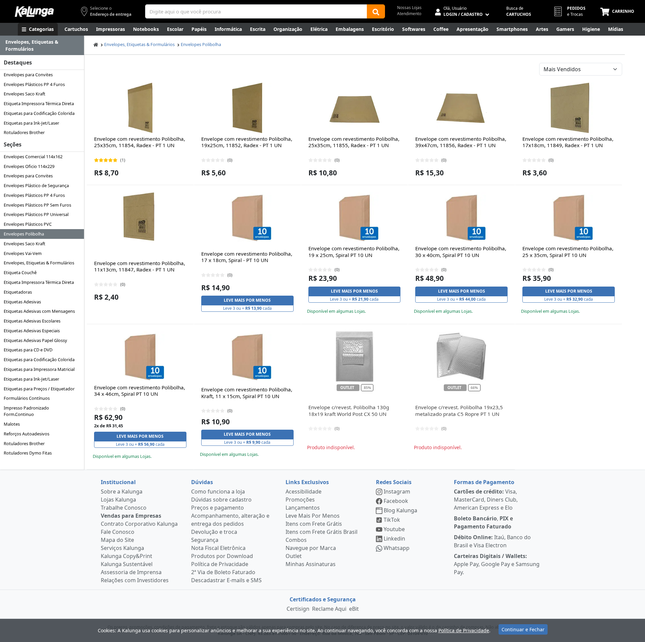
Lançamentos (303, 507)
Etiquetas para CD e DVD (28, 350)
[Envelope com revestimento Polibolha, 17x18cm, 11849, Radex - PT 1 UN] (569, 108)
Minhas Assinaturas (311, 564)
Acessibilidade (303, 491)
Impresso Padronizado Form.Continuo (26, 411)
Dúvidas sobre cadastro (221, 499)
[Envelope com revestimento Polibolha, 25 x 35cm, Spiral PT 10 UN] (569, 217)
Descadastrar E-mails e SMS (226, 580)
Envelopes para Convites (28, 75)
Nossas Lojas (409, 7)
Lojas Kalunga (118, 499)
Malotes (12, 424)
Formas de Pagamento (484, 482)
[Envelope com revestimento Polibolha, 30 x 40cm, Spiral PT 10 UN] (461, 217)
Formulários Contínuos (27, 398)
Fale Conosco (117, 532)
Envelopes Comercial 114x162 (33, 157)
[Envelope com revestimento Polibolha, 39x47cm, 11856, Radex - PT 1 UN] (461, 108)
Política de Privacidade (219, 564)
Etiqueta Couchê (20, 272)
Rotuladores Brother (24, 132)
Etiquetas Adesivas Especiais (32, 331)
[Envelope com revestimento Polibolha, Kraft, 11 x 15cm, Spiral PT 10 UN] (247, 356)
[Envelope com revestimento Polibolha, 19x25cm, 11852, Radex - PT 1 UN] (247, 108)
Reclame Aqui (329, 608)
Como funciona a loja (218, 491)
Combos (296, 540)
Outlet (294, 556)
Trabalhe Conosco (123, 507)
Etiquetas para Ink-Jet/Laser (31, 123)
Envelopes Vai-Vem (23, 253)
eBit (354, 608)
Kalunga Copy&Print (126, 556)
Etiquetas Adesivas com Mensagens (39, 311)
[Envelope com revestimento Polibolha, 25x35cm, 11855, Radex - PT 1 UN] (354, 108)
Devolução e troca (214, 532)
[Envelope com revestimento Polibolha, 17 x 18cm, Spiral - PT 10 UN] (247, 217)
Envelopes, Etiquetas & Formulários (39, 263)
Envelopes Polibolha (24, 234)
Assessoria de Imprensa (131, 572)
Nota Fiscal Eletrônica (218, 548)
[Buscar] (376, 11)
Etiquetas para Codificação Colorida (39, 113)
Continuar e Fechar (523, 629)
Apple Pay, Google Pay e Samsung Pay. (497, 564)
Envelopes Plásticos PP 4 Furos (34, 84)
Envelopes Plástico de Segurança (36, 185)
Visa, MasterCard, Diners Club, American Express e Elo (486, 499)
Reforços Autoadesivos (26, 434)
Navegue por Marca (311, 548)
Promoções (300, 499)
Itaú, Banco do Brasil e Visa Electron (492, 541)
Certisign (298, 608)
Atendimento (409, 13)
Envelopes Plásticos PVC (28, 224)
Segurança (204, 540)
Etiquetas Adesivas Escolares (32, 321)
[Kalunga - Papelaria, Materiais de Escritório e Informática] (34, 11)
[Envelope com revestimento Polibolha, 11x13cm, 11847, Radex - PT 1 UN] (140, 217)
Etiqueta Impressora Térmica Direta (39, 103)
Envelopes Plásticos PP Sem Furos (37, 205)
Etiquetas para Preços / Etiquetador (39, 389)
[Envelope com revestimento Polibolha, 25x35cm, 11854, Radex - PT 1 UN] (140, 108)
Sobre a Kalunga (121, 491)
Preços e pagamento (217, 507)
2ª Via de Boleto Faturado (223, 572)
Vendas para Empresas (131, 515)
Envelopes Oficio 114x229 (29, 166)
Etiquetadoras (18, 292)
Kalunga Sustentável (127, 564)
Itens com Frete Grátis (314, 523)
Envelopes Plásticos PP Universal (36, 214)
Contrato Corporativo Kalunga (139, 523)
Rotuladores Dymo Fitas (28, 453)
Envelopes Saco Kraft (24, 94)
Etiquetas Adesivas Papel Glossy (35, 340)
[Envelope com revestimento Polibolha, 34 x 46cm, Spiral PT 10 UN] (140, 356)
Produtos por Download (222, 556)
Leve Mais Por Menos (313, 515)
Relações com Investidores (135, 580)
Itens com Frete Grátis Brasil (321, 532)
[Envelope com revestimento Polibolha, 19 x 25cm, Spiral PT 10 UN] (354, 217)
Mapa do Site (117, 540)
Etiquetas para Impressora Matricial (39, 369)
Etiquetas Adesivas (22, 302)
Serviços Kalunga (122, 548)
